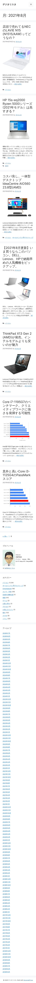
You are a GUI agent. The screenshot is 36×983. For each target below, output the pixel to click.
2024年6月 (6, 681)
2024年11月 (7, 666)
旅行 (4, 613)
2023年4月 (6, 723)
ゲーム (5, 601)
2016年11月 (6, 954)
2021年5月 (6, 792)
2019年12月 (7, 843)
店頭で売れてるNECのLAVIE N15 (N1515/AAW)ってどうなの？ (17, 32)
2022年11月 (7, 738)
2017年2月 (6, 945)
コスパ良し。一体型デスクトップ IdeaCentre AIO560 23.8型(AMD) (16, 181)
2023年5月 (6, 720)
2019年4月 (6, 867)
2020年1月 (6, 840)
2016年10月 (7, 957)
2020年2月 (6, 837)
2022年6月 (6, 753)
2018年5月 (6, 900)
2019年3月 (6, 870)
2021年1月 (6, 804)
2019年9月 (6, 852)
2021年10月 (7, 777)
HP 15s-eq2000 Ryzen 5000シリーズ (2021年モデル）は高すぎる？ (18, 105)
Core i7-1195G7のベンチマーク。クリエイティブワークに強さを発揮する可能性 (17, 407)
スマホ (5, 616)
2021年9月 (6, 780)
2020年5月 (6, 828)
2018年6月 (6, 897)
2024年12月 (7, 663)
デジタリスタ (9, 4)
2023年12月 (7, 699)
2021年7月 (6, 786)
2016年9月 (6, 960)
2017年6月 (6, 933)
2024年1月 (6, 696)
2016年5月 (6, 972)
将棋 (4, 598)
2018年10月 (7, 885)
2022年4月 (6, 759)
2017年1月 (6, 948)
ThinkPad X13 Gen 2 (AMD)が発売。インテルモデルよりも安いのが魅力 (17, 339)
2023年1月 (6, 732)
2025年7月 (6, 645)
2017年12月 (7, 915)
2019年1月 (6, 876)
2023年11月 (7, 702)
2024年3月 (6, 690)
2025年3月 (6, 654)
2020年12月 (7, 807)
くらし (5, 619)
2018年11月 (6, 882)
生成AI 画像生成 (8, 595)
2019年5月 (6, 864)
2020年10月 (7, 813)
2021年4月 (6, 795)
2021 (6, 166)
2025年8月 (6, 642)
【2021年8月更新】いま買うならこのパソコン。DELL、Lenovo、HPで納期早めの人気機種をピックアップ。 (18, 257)
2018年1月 (6, 912)
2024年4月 (6, 687)
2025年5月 (6, 651)
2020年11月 (7, 810)
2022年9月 (6, 744)
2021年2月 (6, 801)
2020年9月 (6, 816)
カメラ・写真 (7, 592)
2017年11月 (6, 918)
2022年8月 (6, 747)
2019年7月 (6, 858)
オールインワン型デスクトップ (22, 237)
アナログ (6, 607)
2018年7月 (6, 894)
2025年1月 (6, 660)
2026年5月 (6, 639)
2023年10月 (7, 705)
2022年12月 (7, 735)
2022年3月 (6, 762)
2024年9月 (6, 672)
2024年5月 (6, 684)
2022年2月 (6, 765)
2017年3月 (6, 942)
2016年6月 (6, 969)
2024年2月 (6, 693)
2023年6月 (6, 717)
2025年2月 (6, 657)
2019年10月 (7, 849)
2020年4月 (6, 831)
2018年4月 (6, 903)
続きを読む (18, 84)
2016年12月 (7, 951)
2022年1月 (6, 768)
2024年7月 (6, 678)
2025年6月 (6, 648)
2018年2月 (6, 909)
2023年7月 (6, 714)
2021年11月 (6, 774)
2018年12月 (7, 879)
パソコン (8, 90)
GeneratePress (28, 980)
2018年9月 (6, 888)
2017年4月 (6, 939)
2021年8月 (6, 783)
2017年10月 (7, 921)
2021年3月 (6, 798)
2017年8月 (6, 927)
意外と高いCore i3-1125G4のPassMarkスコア (16, 475)
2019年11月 (6, 846)
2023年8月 (6, 711)
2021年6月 (6, 789)
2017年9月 (6, 924)
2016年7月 (6, 966)
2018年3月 (6, 906)
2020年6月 (6, 825)
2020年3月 (6, 834)
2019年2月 (6, 873)
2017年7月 (6, 930)
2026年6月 (6, 636)
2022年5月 (6, 756)
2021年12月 (7, 771)
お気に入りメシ (8, 610)
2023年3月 (6, 726)
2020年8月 (6, 819)
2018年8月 (6, 891)
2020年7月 (6, 822)
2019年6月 (6, 861)
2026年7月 (6, 633)
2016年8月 (6, 963)
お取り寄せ (6, 604)
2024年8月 (6, 675)
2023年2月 (6, 729)
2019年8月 (6, 855)
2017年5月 (6, 936)
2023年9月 (6, 708)
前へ (5, 536)
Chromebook (7, 589)
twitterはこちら (9, 568)
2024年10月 (7, 669)
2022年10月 (7, 741)
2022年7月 (6, 750)
